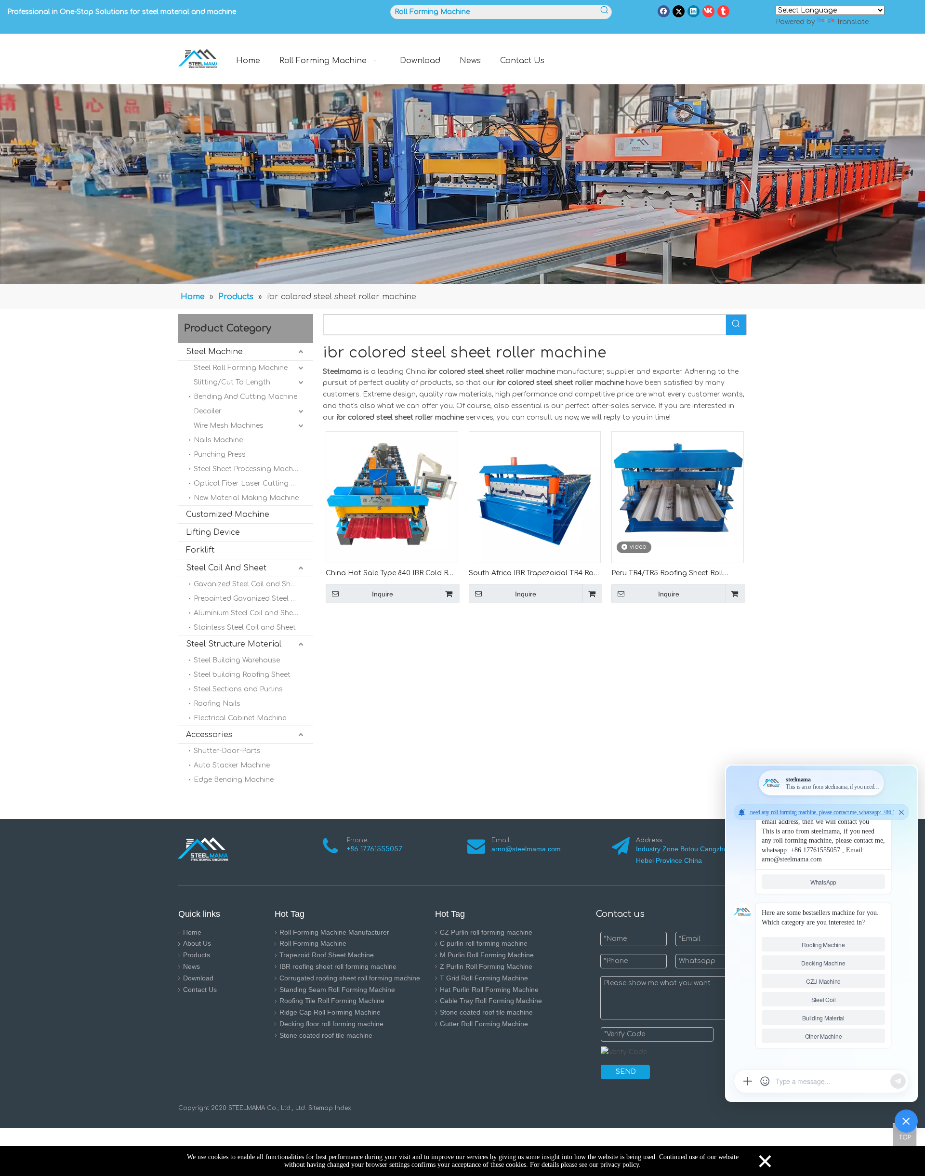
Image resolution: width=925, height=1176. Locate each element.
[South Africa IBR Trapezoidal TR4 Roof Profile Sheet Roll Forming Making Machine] (535, 497)
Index (342, 1108)
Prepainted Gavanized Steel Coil (249, 598)
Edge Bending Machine (234, 779)
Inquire (382, 594)
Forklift (200, 550)
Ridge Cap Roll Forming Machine (330, 1012)
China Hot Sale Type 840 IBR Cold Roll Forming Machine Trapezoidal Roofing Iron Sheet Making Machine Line (392, 574)
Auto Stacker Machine (232, 765)
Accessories (209, 734)
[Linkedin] (693, 11)
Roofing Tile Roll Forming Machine (331, 1000)
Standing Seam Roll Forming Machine (337, 989)
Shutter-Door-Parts (227, 750)
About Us (197, 943)
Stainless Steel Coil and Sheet (245, 627)
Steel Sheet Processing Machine (248, 469)
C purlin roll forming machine (484, 943)
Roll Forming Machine (312, 943)
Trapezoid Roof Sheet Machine (326, 955)
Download (198, 978)
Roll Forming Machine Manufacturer (334, 932)
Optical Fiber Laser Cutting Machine (253, 483)
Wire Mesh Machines (229, 425)
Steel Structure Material (233, 644)
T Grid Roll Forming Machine (484, 978)
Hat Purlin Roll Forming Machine (489, 989)
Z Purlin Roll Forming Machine (486, 966)
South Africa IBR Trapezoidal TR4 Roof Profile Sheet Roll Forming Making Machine (535, 574)
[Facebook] (664, 11)
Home (192, 932)
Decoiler (208, 411)
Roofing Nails (217, 703)
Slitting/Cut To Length (232, 382)
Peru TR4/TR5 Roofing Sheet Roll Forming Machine (667, 574)
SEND (626, 1071)
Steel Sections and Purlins (238, 689)
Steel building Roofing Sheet (242, 674)
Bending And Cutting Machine (245, 396)
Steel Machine (214, 351)
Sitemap (320, 1108)
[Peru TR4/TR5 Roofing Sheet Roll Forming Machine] (677, 488)
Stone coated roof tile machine (325, 1035)
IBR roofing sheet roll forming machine (337, 966)
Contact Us (200, 989)
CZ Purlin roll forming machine (486, 932)
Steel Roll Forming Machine (241, 367)
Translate (852, 22)
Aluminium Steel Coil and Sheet (247, 613)
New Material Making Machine (246, 498)
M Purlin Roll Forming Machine (487, 955)
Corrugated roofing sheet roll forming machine (349, 978)
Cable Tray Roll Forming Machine (491, 1000)
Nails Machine (218, 440)
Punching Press (220, 454)
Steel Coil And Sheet (226, 568)
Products (196, 955)
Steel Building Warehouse (237, 660)
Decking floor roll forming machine (331, 1024)
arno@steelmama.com (528, 849)
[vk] (708, 11)
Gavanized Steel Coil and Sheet (247, 584)
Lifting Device (213, 532)
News (191, 966)
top (904, 1134)
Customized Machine (227, 514)
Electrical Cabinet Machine (240, 718)
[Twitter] (679, 11)
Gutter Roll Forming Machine (484, 1024)
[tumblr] (723, 11)
